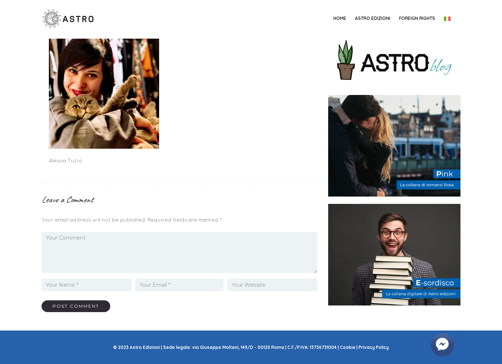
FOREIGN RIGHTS (417, 18)
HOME (339, 18)
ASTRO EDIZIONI (372, 18)
